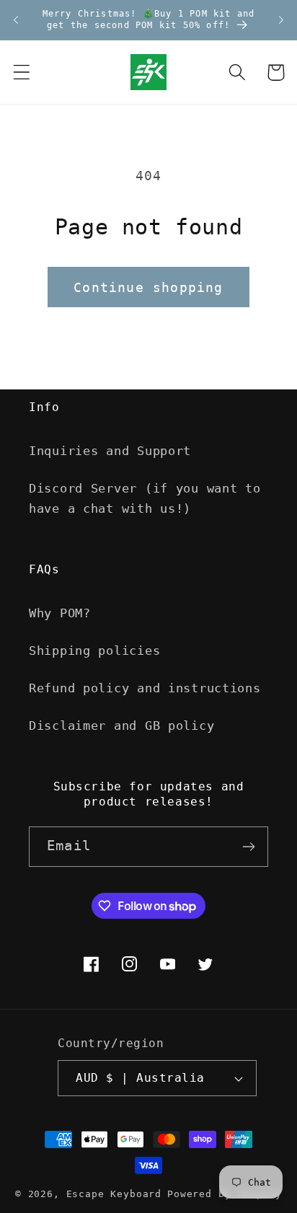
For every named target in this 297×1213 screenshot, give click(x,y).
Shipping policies (94, 650)
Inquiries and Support (110, 451)
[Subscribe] (248, 846)
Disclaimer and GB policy (121, 725)
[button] (22, 72)
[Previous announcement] (16, 20)
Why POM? (60, 613)
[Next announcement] (281, 20)
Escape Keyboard (114, 1193)
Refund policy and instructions (145, 688)
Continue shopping (148, 287)
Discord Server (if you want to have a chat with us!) (145, 498)
